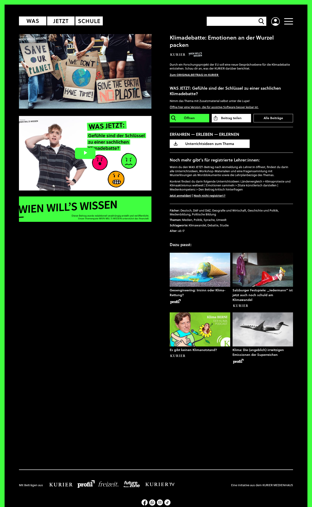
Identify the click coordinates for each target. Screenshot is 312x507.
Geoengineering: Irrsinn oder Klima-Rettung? (197, 292)
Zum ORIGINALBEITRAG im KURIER (194, 75)
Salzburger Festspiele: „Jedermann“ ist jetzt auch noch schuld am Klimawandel (263, 295)
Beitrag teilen (231, 118)
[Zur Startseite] (62, 21)
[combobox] (237, 21)
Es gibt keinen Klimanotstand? (193, 350)
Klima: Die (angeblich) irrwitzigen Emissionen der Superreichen (258, 352)
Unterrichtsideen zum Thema (209, 143)
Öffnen (189, 118)
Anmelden (275, 21)
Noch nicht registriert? (209, 195)
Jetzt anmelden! (180, 195)
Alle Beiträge (273, 118)
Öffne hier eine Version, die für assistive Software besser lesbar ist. (214, 107)
